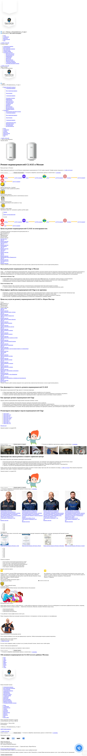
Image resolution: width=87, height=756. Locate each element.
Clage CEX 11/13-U (7, 417)
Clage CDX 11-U (7, 423)
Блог (4, 40)
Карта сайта (6, 717)
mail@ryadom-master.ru (6, 729)
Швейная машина (10, 109)
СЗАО (4, 667)
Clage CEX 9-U (6, 416)
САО (4, 658)
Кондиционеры (9, 59)
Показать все (4, 425)
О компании (6, 36)
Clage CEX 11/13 (7, 414)
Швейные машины (10, 61)
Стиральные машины (8, 46)
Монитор (8, 105)
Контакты (5, 38)
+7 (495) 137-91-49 (5, 42)
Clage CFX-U (6, 421)
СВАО (4, 660)
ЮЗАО (4, 664)
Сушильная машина (10, 95)
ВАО (4, 661)
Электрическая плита (11, 122)
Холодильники (6, 47)
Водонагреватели (10, 54)
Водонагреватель (10, 107)
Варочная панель (10, 101)
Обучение (5, 710)
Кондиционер (9, 106)
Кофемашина (9, 99)
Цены (4, 35)
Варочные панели (10, 53)
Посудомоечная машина (11, 90)
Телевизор (8, 104)
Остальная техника (7, 52)
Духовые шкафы (7, 51)
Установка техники (10, 98)
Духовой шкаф (9, 103)
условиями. (58, 172)
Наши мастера (6, 39)
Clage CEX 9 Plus (7, 418)
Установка (5, 110)
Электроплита (9, 100)
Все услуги (3, 381)
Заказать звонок (17, 650)
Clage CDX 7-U (6, 422)
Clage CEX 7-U (6, 419)
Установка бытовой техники (12, 63)
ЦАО (4, 657)
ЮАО (4, 663)
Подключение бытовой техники (13, 111)
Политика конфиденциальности (8, 748)
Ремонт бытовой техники (9, 87)
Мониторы (8, 58)
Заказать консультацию (19, 172)
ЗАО (4, 666)
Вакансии (5, 134)
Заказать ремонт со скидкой (20, 444)
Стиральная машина (10, 88)
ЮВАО (5, 662)
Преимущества (6, 707)
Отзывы (5, 131)
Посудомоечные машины (9, 48)
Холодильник (9, 93)
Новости (5, 713)
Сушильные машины (11, 62)
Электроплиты (6, 50)
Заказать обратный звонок (6, 754)
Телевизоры (8, 57)
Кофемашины (9, 56)
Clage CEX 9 (6, 413)
